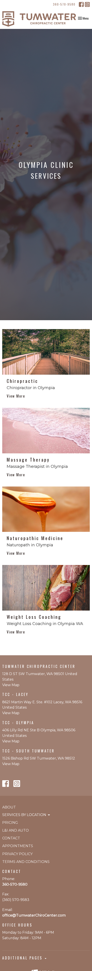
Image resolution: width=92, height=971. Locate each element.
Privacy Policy (17, 854)
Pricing (10, 822)
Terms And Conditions (26, 862)
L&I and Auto (15, 830)
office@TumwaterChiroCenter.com (34, 915)
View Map (10, 685)
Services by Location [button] (24, 815)
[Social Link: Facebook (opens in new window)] (81, 4)
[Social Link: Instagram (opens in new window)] (87, 4)
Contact (11, 838)
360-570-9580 (64, 4)
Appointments (17, 846)
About (9, 807)
